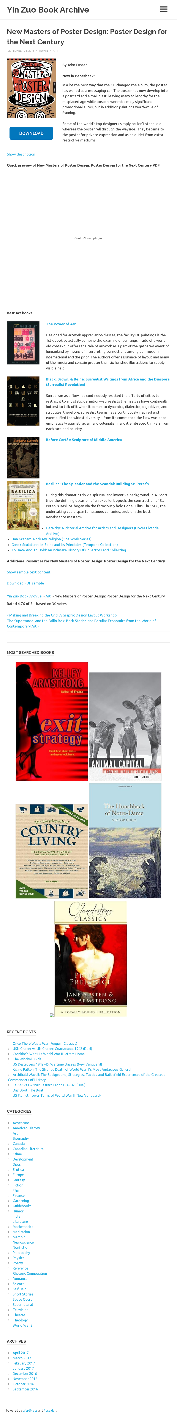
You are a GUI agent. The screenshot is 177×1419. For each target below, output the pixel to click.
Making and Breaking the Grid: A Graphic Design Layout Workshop (63, 615)
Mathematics (23, 1227)
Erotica (18, 1170)
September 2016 (25, 1389)
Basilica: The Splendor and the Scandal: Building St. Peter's (97, 484)
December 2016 (25, 1374)
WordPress (30, 1410)
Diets (17, 1164)
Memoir (19, 1237)
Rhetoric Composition (30, 1273)
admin (43, 50)
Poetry (18, 1263)
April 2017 (21, 1353)
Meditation (21, 1232)
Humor (18, 1211)
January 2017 (23, 1368)
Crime (17, 1154)
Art (55, 50)
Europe (18, 1175)
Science (18, 1284)
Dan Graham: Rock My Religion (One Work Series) (51, 539)
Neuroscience (23, 1242)
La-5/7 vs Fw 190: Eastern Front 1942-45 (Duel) (49, 1085)
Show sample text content (29, 572)
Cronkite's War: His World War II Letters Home (49, 1054)
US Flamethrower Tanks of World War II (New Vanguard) (57, 1095)
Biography (21, 1138)
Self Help (19, 1289)
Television (20, 1310)
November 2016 (25, 1379)
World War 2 (23, 1325)
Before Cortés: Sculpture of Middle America (84, 440)
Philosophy (21, 1253)
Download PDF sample (25, 583)
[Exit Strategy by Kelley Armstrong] (51, 780)
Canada (19, 1144)
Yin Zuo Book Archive (48, 9)
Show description (21, 154)
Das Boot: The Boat (28, 1090)
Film (16, 1190)
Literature (20, 1221)
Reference (20, 1268)
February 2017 (24, 1363)
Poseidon (50, 1410)
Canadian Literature (28, 1149)
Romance (20, 1279)
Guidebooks (22, 1206)
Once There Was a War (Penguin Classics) (45, 1043)
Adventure (21, 1123)
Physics (18, 1258)
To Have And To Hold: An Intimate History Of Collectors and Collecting (68, 550)
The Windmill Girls (27, 1059)
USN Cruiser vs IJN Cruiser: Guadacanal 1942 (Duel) (52, 1049)
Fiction (18, 1185)
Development (23, 1159)
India (17, 1216)
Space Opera (22, 1299)
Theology (20, 1320)
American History (26, 1128)
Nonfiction (21, 1247)
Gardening (21, 1201)
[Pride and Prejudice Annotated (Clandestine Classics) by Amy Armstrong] (90, 1016)
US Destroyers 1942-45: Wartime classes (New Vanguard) (57, 1064)
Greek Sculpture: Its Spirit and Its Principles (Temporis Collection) (64, 545)
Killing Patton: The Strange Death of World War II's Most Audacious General (72, 1069)
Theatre (19, 1315)
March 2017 (22, 1358)
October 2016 (23, 1384)
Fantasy (19, 1180)
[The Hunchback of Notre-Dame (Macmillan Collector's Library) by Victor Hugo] (125, 898)
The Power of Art (61, 324)
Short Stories (23, 1294)
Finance (19, 1195)
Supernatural (23, 1305)
